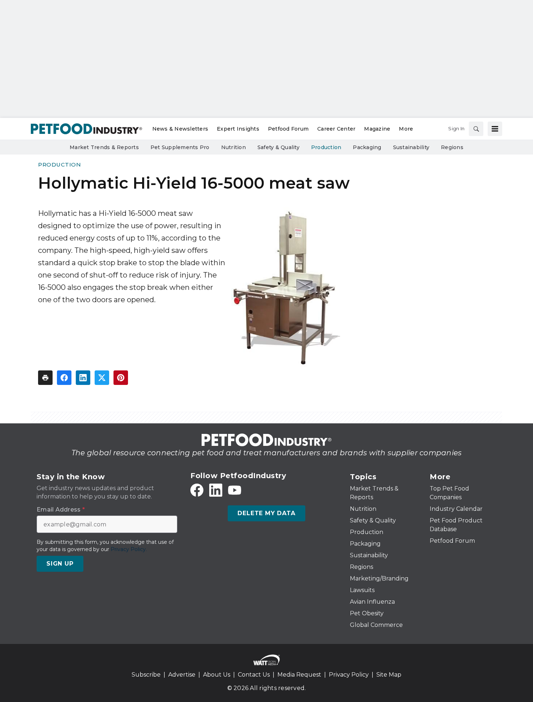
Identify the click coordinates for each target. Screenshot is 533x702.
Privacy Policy (349, 674)
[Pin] (120, 377)
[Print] (45, 377)
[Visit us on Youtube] (234, 490)
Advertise (181, 674)
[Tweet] (102, 377)
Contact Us (254, 674)
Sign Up (60, 563)
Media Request (299, 674)
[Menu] (495, 129)
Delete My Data (266, 513)
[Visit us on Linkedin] (215, 490)
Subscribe (146, 674)
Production (59, 164)
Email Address (61, 510)
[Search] (476, 129)
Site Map (388, 674)
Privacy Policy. (129, 549)
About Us (216, 674)
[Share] (64, 377)
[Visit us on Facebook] (196, 490)
